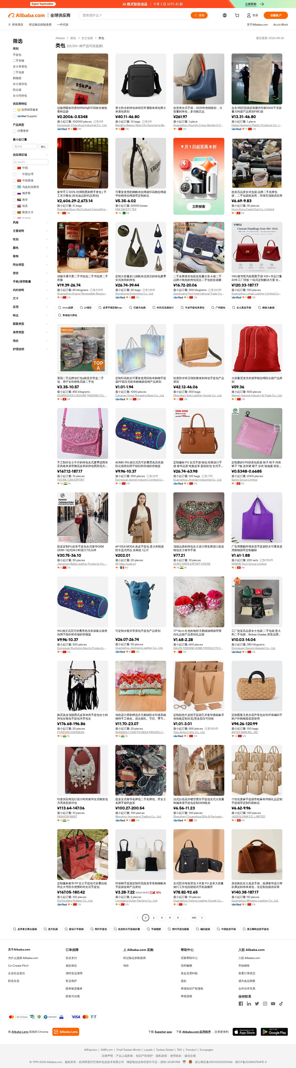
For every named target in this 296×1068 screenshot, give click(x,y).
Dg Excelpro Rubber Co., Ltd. (75, 900)
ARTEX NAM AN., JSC (245, 732)
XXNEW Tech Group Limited (249, 563)
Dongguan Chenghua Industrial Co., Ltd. (82, 125)
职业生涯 (13, 980)
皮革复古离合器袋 (27, 929)
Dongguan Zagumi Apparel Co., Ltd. (253, 648)
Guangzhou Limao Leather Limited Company (257, 293)
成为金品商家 (246, 980)
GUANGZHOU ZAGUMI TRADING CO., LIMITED (82, 395)
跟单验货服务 (74, 988)
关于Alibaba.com (19, 949)
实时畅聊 (186, 965)
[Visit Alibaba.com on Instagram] (265, 1003)
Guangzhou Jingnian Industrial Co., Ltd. (197, 479)
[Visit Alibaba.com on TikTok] (281, 1003)
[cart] (238, 16)
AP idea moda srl (125, 563)
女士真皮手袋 (244, 307)
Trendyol (190, 1049)
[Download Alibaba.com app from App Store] (245, 1032)
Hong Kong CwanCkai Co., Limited (253, 209)
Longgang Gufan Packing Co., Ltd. (136, 900)
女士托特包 (20, 95)
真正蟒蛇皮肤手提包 (258, 929)
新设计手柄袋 (76, 929)
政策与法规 (73, 996)
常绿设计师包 (70, 315)
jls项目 (88, 307)
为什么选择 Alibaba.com (23, 958)
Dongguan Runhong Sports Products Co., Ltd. (82, 648)
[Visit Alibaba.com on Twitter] (257, 1003)
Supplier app (163, 1031)
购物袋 (17, 78)
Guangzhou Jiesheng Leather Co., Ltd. (139, 647)
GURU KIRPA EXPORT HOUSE (191, 563)
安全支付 (71, 958)
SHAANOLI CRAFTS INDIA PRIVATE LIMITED (140, 732)
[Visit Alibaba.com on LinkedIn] (248, 1003)
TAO (179, 1049)
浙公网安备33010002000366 (214, 1062)
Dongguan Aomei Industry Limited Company (140, 479)
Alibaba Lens (19, 1031)
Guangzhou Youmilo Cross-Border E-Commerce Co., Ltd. (198, 125)
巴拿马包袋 (140, 307)
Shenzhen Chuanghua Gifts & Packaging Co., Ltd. (198, 816)
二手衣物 (18, 60)
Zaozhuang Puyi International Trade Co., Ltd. (198, 293)
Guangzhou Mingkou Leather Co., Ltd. (255, 900)
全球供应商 (60, 15)
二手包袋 (18, 72)
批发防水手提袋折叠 (129, 929)
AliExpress (90, 1049)
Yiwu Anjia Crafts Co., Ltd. (189, 732)
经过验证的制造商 (134, 958)
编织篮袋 (205, 929)
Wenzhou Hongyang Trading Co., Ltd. (138, 816)
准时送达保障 (74, 973)
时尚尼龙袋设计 (165, 307)
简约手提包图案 (180, 929)
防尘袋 (17, 89)
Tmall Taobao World (128, 1049)
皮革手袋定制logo (112, 307)
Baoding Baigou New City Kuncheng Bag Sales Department (140, 125)
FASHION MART (67, 816)
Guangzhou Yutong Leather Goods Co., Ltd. (198, 900)
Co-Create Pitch (18, 965)
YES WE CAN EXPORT (70, 479)
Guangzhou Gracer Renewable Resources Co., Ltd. (82, 293)
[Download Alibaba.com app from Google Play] (274, 1032)
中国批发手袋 (228, 929)
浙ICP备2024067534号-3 (251, 1062)
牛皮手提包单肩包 (194, 307)
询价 (126, 965)
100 (194, 917)
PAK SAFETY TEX (125, 209)
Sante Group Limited (244, 479)
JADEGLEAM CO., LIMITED (248, 816)
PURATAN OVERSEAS (70, 732)
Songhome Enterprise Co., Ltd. (134, 293)
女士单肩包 (20, 66)
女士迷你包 (20, 84)
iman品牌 (68, 307)
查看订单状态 (246, 973)
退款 (183, 980)
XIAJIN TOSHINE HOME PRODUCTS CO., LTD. (198, 648)
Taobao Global (164, 1049)
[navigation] (30, 478)
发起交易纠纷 (189, 973)
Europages (206, 1049)
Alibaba (60, 38)
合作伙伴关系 (246, 988)
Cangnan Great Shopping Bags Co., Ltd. (139, 395)
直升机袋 (53, 929)
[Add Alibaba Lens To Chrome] (65, 1032)
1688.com (106, 1049)
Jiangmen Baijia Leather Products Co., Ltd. (82, 563)
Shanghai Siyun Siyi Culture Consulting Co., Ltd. (82, 209)
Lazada (148, 1049)
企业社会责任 (16, 973)
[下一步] (202, 917)
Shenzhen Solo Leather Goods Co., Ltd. (197, 395)
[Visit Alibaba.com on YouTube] (273, 1003)
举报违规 (186, 996)
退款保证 (71, 965)
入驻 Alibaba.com (249, 958)
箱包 (73, 38)
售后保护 (71, 980)
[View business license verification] (184, 1062)
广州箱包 (220, 307)
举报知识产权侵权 (192, 988)
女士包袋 (87, 38)
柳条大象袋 (268, 307)
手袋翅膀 (156, 929)
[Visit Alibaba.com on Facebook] (240, 1003)
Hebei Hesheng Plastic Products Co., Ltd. (257, 125)
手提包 (17, 54)
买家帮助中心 (189, 958)
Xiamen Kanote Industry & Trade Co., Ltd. (257, 395)
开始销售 (244, 965)
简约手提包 (101, 929)
